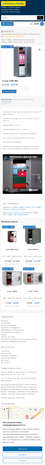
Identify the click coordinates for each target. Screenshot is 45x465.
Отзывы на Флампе (8, 358)
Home (3, 40)
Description (6, 99)
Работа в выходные (8, 325)
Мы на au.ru (6, 362)
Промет (10, 213)
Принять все (22, 449)
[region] (22, 442)
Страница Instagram (9, 355)
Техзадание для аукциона (11, 332)
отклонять (22, 461)
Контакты (4, 321)
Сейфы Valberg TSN (15, 42)
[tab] (6, 100)
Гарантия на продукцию (10, 327)
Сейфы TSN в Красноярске (17, 215)
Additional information (23, 99)
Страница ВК (6, 353)
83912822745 (6, 381)
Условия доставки (8, 337)
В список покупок (9, 91)
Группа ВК (5, 351)
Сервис (4, 334)
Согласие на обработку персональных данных (19, 339)
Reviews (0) (6, 103)
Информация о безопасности (12, 330)
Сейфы (9, 40)
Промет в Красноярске (23, 213)
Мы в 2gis (5, 360)
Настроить (22, 455)
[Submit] (40, 18)
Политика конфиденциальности (13, 341)
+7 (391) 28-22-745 (12, 378)
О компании (5, 323)
